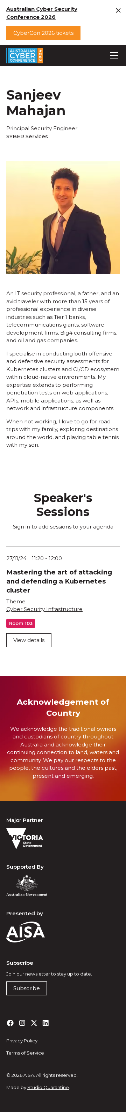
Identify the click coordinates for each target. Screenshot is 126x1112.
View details (28, 640)
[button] (113, 55)
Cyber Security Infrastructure (44, 609)
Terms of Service (25, 1053)
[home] (24, 55)
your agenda (96, 526)
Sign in (21, 526)
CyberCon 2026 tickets (43, 33)
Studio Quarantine (48, 1087)
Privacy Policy (21, 1040)
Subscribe (26, 988)
